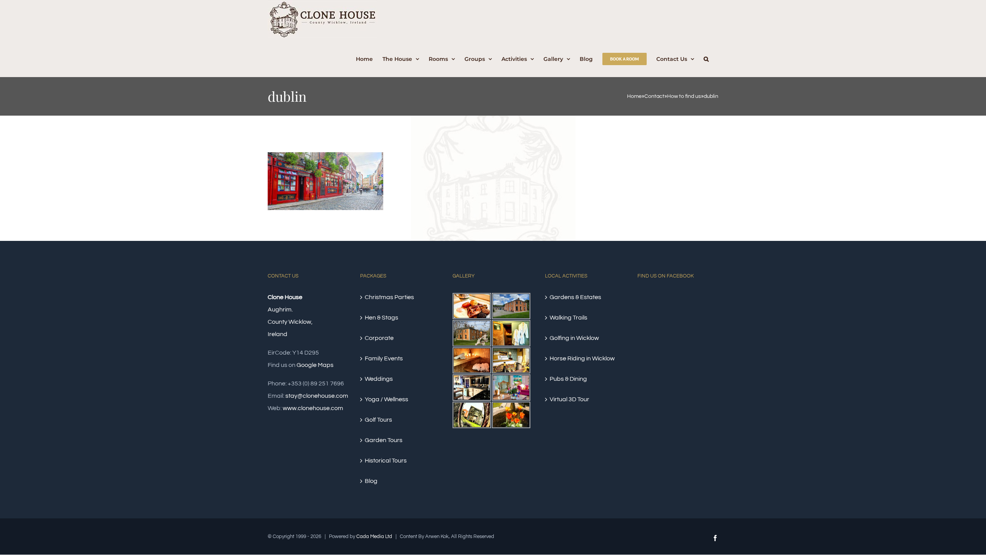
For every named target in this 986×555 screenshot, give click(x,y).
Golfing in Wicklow (574, 338)
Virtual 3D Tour (569, 399)
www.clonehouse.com (313, 408)
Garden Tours (383, 440)
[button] (706, 58)
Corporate (379, 338)
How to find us (684, 96)
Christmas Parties (389, 297)
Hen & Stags (381, 317)
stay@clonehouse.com (316, 396)
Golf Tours (378, 420)
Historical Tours (386, 460)
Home (634, 96)
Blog (371, 481)
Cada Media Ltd (374, 536)
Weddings (379, 379)
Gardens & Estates (575, 297)
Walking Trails (568, 317)
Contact (654, 96)
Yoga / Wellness (386, 399)
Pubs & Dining (568, 379)
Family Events (384, 358)
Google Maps (315, 365)
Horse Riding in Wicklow (582, 358)
